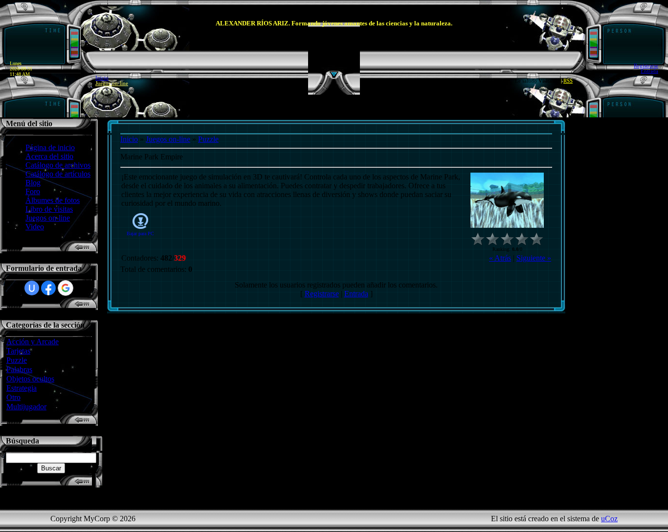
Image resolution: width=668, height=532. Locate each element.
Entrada (649, 71)
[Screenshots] (507, 200)
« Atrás (500, 258)
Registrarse (646, 65)
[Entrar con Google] (65, 288)
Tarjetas (18, 351)
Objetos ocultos (30, 379)
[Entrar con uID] (31, 288)
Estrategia (21, 388)
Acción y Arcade (32, 341)
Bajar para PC (140, 233)
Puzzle (16, 360)
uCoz (609, 518)
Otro (13, 397)
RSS (568, 81)
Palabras (19, 369)
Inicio (102, 78)
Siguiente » (533, 258)
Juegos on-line (111, 83)
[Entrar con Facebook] (48, 288)
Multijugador (26, 406)
